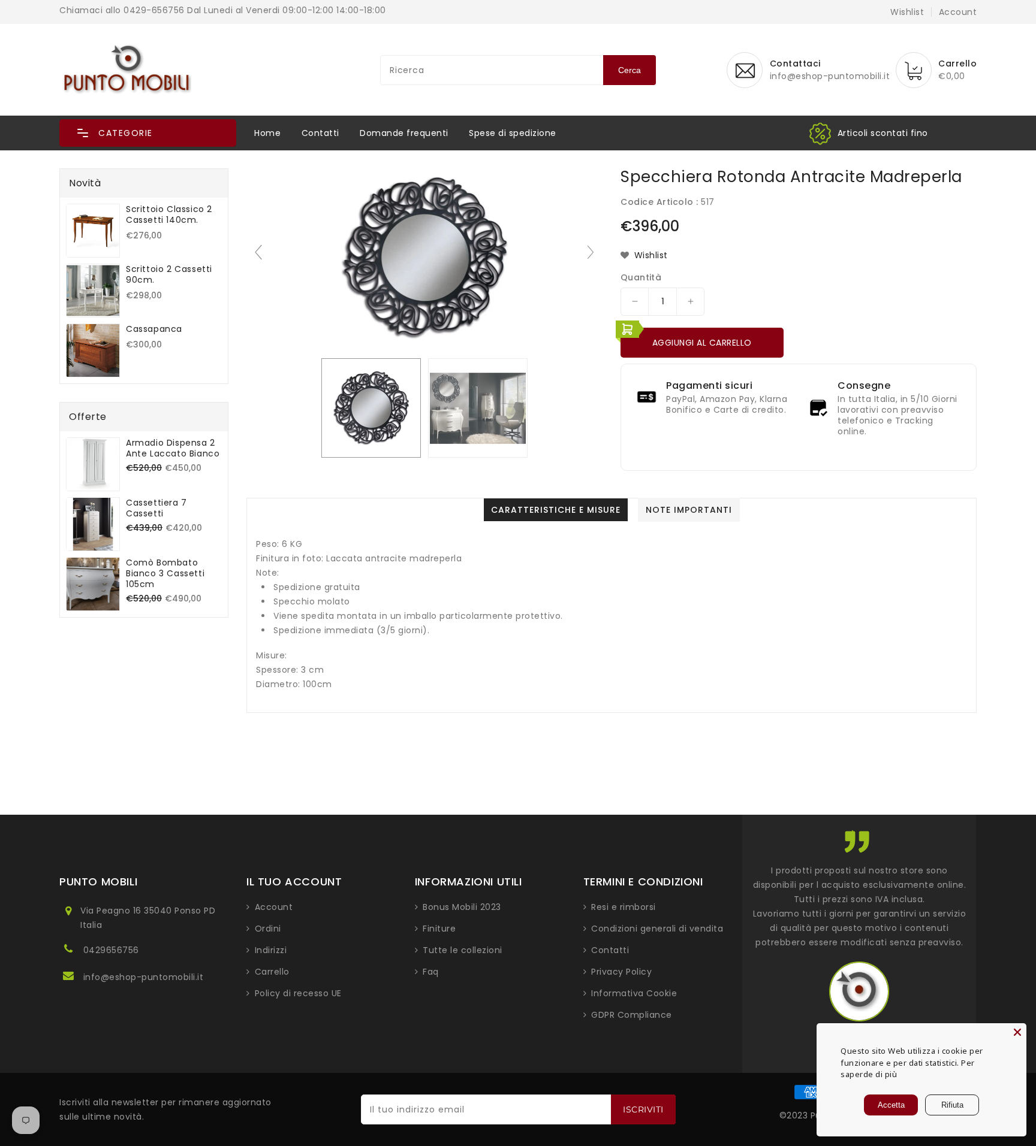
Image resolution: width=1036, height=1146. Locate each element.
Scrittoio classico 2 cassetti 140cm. (169, 214)
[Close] (1017, 1032)
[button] (147, 133)
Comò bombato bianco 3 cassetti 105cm (165, 573)
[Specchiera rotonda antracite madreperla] (371, 408)
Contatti (320, 133)
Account (274, 907)
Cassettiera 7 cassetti (156, 508)
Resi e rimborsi (623, 907)
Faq (431, 972)
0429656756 (111, 950)
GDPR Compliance (631, 1015)
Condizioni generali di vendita (657, 929)
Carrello (272, 972)
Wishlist (907, 12)
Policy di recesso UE (298, 993)
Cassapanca (154, 328)
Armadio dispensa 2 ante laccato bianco (172, 448)
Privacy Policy (621, 972)
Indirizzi (271, 950)
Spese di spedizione (512, 133)
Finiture (439, 929)
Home (267, 133)
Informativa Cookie (634, 993)
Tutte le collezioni (462, 950)
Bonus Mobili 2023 (462, 907)
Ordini (268, 929)
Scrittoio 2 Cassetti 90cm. (169, 274)
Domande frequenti (404, 133)
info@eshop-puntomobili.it (143, 977)
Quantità (641, 277)
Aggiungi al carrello (702, 343)
